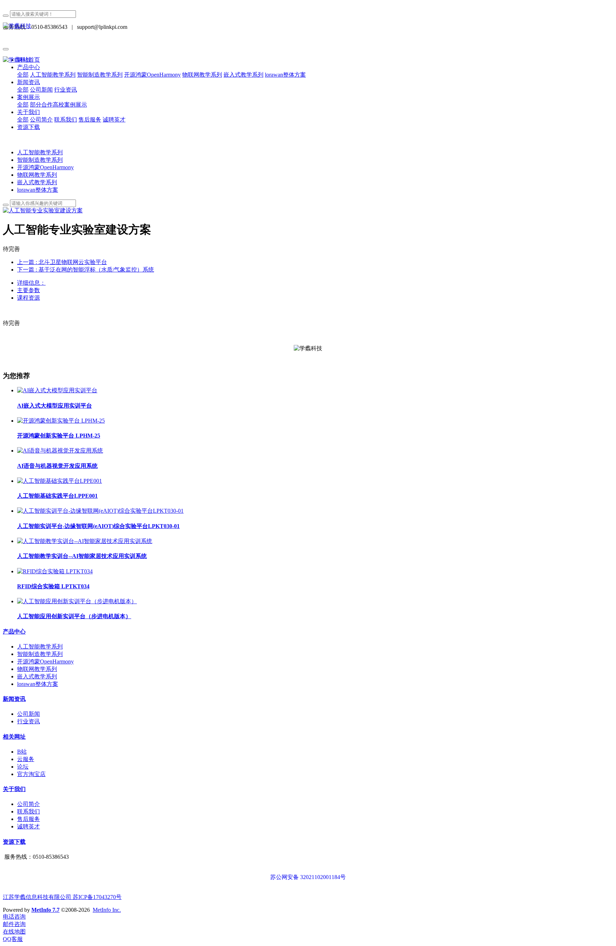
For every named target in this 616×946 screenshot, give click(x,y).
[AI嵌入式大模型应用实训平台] (57, 390)
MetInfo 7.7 (45, 910)
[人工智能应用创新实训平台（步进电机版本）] (77, 601)
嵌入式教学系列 (37, 182)
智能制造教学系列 (40, 160)
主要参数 (28, 290)
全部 (23, 75)
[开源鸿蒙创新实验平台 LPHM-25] (61, 421)
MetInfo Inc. (107, 910)
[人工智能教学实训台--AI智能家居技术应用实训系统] (84, 541)
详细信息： (31, 283)
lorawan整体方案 (37, 190)
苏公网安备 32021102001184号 (308, 877)
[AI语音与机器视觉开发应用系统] (60, 451)
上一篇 (62, 262)
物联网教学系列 (37, 175)
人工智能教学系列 (40, 152)
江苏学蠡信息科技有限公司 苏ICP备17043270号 (62, 897)
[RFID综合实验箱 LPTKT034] (55, 571)
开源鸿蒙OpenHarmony (45, 167)
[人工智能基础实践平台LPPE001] (59, 481)
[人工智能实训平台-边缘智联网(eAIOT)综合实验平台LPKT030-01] (100, 511)
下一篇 (85, 270)
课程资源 (28, 298)
